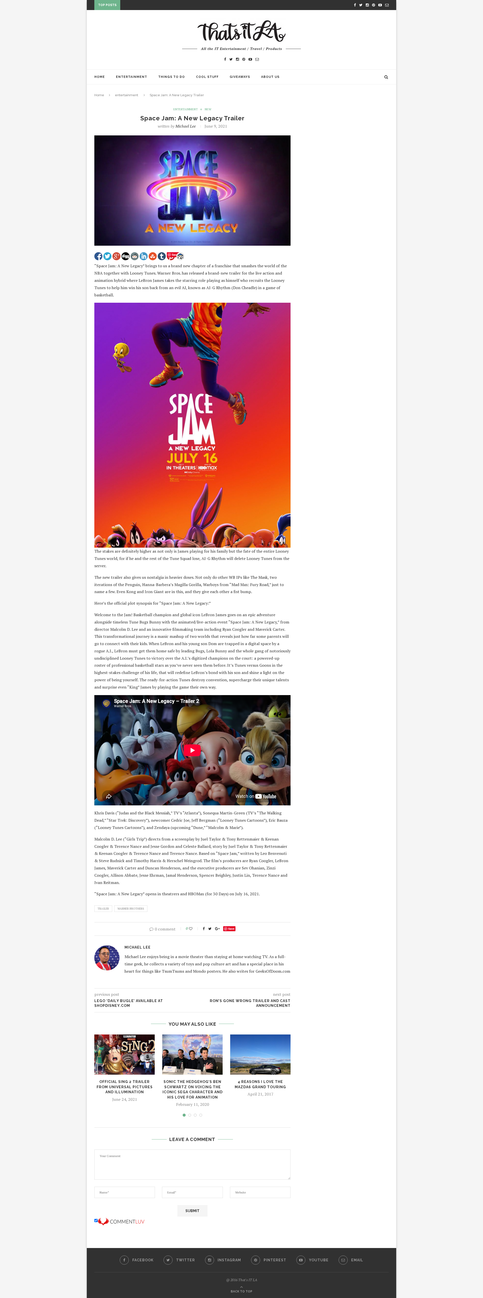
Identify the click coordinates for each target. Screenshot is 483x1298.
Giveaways (240, 77)
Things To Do (171, 77)
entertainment (126, 95)
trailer (103, 908)
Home (99, 77)
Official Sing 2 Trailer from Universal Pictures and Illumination (125, 1087)
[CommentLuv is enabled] (121, 1220)
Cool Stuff (207, 77)
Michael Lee (185, 126)
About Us (270, 77)
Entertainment (131, 77)
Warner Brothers (130, 908)
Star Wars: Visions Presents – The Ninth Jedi (165, 6)
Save (231, 928)
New (208, 109)
